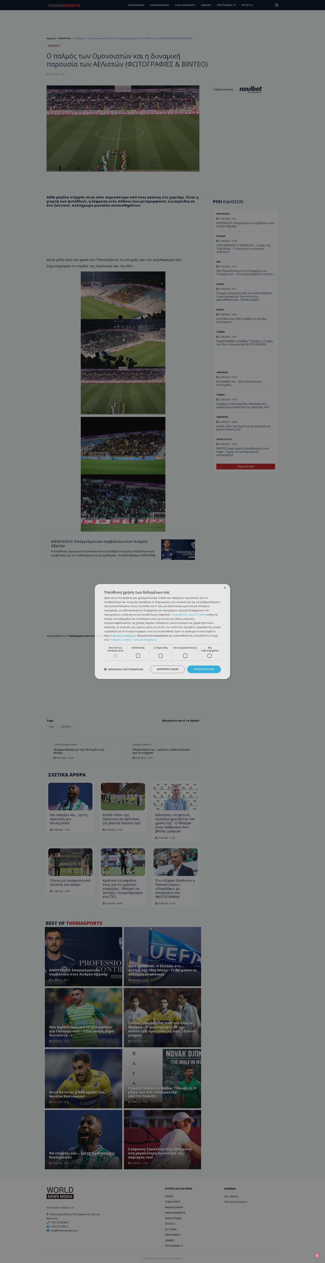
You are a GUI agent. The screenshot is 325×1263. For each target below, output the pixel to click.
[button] (123, 669)
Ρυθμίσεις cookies (120, 639)
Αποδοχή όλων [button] (204, 669)
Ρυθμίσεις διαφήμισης (123, 635)
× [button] (224, 588)
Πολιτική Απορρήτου (144, 639)
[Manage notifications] (317, 1255)
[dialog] (162, 631)
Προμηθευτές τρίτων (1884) (188, 614)
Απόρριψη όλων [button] (167, 669)
